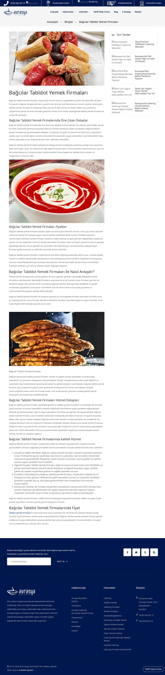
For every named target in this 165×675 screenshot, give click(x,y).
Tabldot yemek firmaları (19, 512)
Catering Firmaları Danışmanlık (117, 649)
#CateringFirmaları (61, 3)
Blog (116, 12)
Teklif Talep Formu (102, 12)
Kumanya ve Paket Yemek (115, 620)
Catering (107, 598)
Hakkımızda (68, 12)
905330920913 (146, 621)
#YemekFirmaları (153, 3)
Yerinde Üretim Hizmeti (114, 628)
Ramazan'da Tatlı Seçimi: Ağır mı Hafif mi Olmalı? (145, 59)
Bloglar (68, 22)
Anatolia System (26, 670)
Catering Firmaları (112, 607)
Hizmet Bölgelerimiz (113, 615)
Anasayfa (54, 12)
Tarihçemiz (76, 605)
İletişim (138, 12)
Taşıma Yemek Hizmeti (114, 624)
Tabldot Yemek (110, 602)
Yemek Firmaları (111, 611)
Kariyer (75, 630)
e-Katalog (126, 12)
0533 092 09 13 (146, 615)
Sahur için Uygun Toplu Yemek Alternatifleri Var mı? (145, 91)
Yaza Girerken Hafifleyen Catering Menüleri (144, 44)
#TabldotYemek (125, 3)
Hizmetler (83, 12)
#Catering (93, 1)
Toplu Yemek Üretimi (113, 633)
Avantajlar (76, 626)
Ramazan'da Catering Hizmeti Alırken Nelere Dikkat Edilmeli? (145, 107)
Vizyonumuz (77, 617)
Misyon (75, 622)
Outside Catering (111, 645)
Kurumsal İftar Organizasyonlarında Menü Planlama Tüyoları (145, 75)
